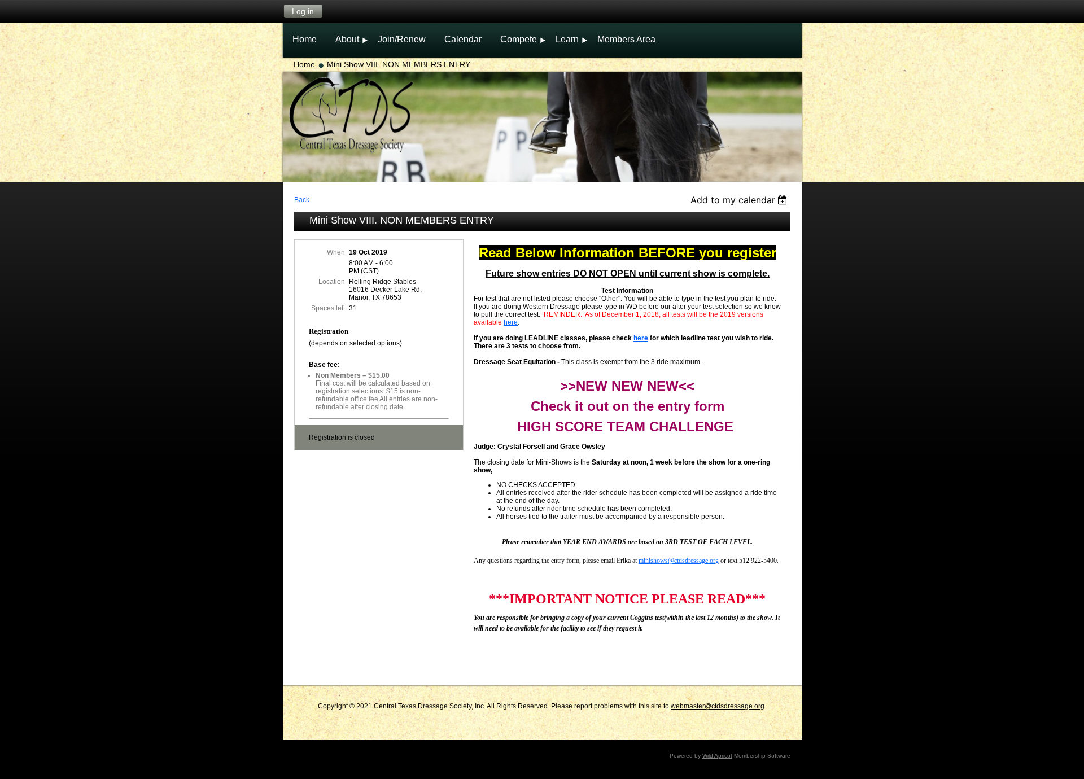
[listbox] (740, 200)
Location (331, 282)
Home (304, 64)
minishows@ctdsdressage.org (679, 560)
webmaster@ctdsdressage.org (717, 706)
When (336, 252)
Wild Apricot (717, 755)
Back (301, 200)
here (511, 322)
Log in (303, 11)
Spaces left (328, 308)
